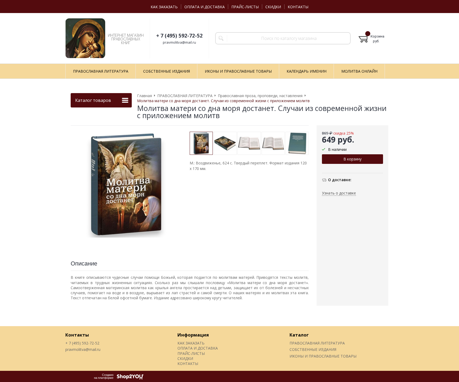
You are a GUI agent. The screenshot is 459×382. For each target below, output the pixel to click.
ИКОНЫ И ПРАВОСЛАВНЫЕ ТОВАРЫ (323, 356)
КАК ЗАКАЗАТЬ (164, 6)
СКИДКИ (273, 6)
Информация (193, 335)
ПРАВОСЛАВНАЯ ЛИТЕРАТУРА (317, 343)
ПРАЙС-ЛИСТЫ (245, 6)
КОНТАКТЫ (298, 6)
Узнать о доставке (339, 193)
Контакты (77, 335)
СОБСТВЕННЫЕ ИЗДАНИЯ (313, 349)
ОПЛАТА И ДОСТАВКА (204, 6)
